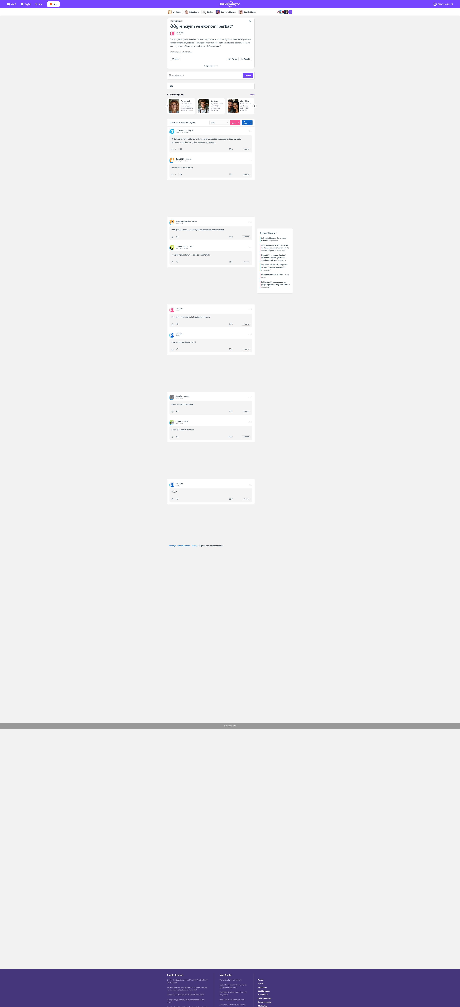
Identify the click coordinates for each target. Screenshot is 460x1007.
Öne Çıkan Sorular (264, 1002)
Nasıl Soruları (187, 52)
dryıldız (179, 421)
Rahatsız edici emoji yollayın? (230, 980)
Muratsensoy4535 (183, 221)
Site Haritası (262, 1006)
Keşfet (27, 4)
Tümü (252, 95)
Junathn (179, 396)
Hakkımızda (262, 987)
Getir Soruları (175, 52)
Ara (40, 4)
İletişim (260, 984)
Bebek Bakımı (194, 12)
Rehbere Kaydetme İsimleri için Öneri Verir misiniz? (185, 995)
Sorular (194, 546)
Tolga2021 (180, 159)
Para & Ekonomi (176, 21)
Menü (13, 4)
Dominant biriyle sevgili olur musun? (233, 1005)
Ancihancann (181, 130)
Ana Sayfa (173, 546)
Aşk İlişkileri (177, 12)
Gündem (210, 12)
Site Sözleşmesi (264, 991)
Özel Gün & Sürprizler (228, 12)
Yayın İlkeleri (263, 995)
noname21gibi (181, 246)
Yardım (260, 980)
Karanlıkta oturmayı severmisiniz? (232, 1000)
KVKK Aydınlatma (264, 998)
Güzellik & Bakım (250, 12)
